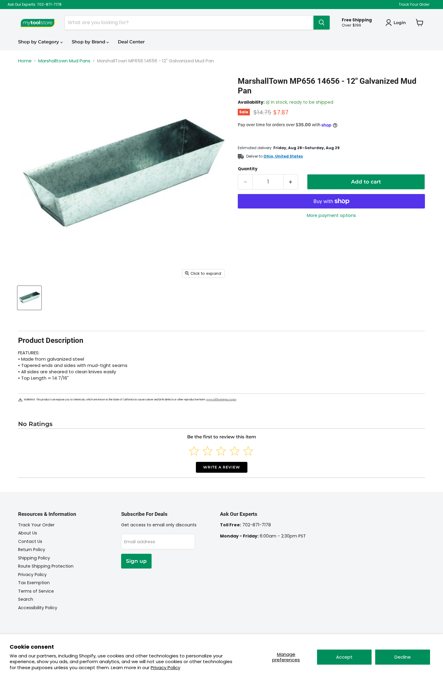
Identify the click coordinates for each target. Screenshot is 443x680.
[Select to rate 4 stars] (234, 451)
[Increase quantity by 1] (291, 182)
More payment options (331, 215)
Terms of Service (36, 591)
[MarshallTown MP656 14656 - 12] (29, 298)
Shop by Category (39, 42)
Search (25, 599)
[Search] (321, 23)
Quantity (247, 169)
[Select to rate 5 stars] (248, 451)
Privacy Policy (165, 667)
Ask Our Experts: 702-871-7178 (34, 4)
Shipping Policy (34, 558)
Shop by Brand (89, 42)
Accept (344, 657)
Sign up (136, 561)
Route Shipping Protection (46, 566)
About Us (27, 533)
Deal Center (131, 42)
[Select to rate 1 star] (194, 451)
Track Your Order (414, 4)
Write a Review (221, 467)
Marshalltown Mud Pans (64, 60)
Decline (402, 657)
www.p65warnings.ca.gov (221, 399)
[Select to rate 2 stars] (207, 451)
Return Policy (31, 550)
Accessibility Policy (37, 608)
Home (25, 60)
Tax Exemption (34, 583)
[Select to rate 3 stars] (221, 451)
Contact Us (30, 541)
